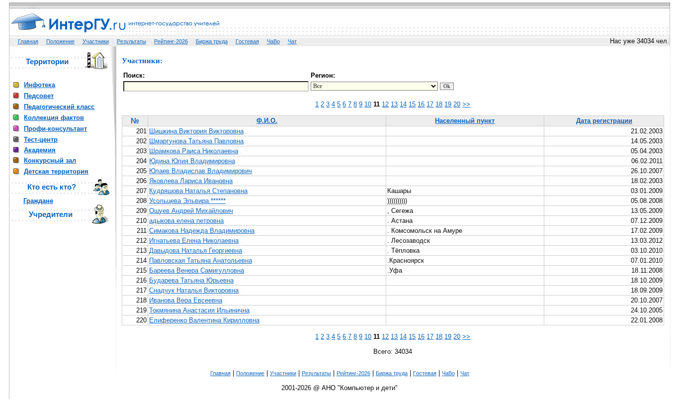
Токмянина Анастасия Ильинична (199, 310)
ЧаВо (273, 41)
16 (421, 104)
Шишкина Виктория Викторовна (196, 131)
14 (403, 104)
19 (447, 104)
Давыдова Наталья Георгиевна (195, 250)
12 (385, 104)
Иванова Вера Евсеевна (185, 300)
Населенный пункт (465, 120)
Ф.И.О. (266, 120)
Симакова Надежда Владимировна (202, 230)
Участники (96, 41)
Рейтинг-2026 (171, 41)
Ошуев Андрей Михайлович (191, 210)
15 (412, 104)
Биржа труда (212, 41)
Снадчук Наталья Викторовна (194, 290)
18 (438, 104)
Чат (292, 41)
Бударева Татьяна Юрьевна (191, 280)
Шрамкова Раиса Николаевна (193, 151)
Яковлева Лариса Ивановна (191, 181)
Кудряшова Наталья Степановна (198, 191)
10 (367, 104)
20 (456, 104)
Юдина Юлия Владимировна (192, 161)
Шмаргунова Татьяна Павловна (196, 141)
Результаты (131, 41)
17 (429, 104)
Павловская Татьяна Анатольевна (200, 260)
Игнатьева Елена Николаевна (194, 240)
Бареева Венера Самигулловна (196, 270)
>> (466, 104)
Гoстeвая (247, 41)
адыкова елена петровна (186, 220)
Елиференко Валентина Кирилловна (204, 320)
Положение (60, 41)
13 (394, 104)
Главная (28, 41)
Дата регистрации (604, 120)
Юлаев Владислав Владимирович (200, 171)
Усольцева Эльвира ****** (187, 200)
